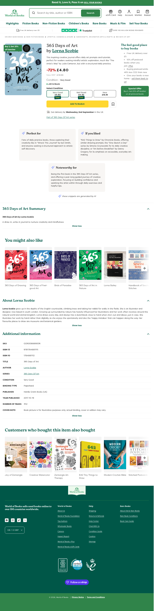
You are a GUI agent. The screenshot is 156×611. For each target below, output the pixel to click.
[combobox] (65, 13)
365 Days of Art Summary (24, 209)
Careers (61, 531)
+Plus (130, 66)
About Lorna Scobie (18, 301)
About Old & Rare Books (130, 511)
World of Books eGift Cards (68, 547)
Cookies (92, 536)
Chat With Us (94, 526)
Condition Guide (95, 531)
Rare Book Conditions (129, 516)
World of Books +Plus (66, 541)
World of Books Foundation (69, 516)
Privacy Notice (78, 597)
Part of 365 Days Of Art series (60, 117)
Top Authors (62, 521)
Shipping (92, 511)
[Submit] (34, 13)
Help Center (94, 521)
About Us (61, 511)
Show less (77, 226)
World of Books (62, 597)
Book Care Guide (127, 521)
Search (90, 13)
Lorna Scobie (65, 51)
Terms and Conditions (96, 597)
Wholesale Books (65, 526)
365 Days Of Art (31, 374)
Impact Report (63, 536)
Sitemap (92, 541)
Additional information (21, 334)
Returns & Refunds (96, 516)
